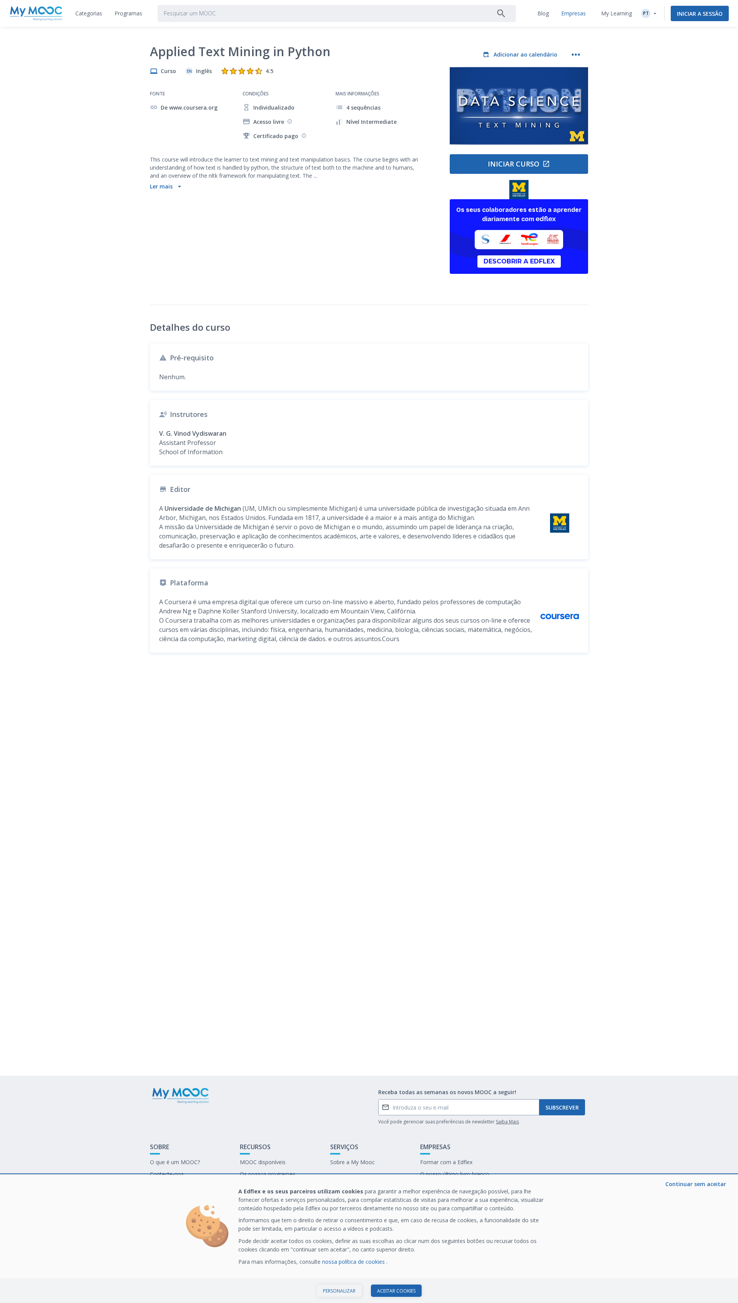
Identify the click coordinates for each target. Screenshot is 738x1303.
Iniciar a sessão (700, 13)
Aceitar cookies (396, 1291)
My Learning (616, 13)
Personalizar (339, 1291)
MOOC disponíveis (263, 1162)
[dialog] (369, 1239)
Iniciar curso (513, 163)
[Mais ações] (575, 54)
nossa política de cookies (354, 1261)
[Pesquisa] (501, 13)
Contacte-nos (167, 1174)
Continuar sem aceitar (695, 1184)
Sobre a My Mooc (352, 1162)
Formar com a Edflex (446, 1162)
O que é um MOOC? (175, 1162)
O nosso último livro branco (454, 1174)
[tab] (89, 13)
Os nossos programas (267, 1174)
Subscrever (562, 1107)
